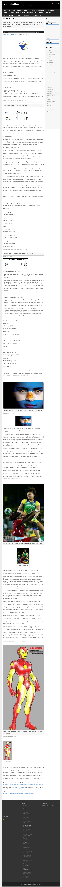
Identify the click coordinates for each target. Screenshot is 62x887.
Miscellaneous (49, 105)
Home (5, 10)
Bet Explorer (25, 866)
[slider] (41, 32)
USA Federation (25, 852)
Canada (7, 100)
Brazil (47, 66)
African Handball (49, 50)
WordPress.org (5, 811)
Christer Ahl (13, 413)
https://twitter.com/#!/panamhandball (18, 787)
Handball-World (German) (27, 855)
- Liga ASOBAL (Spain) (26, 829)
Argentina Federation (26, 837)
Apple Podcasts (10, 35)
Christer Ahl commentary (10, 480)
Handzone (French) (26, 859)
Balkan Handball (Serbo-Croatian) (28, 860)
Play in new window (10, 34)
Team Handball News (11, 4)
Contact (12, 12)
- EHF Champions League (27, 826)
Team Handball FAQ (50, 10)
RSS (18, 35)
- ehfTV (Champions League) (27, 834)
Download (16, 34)
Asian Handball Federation (51, 54)
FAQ (47, 79)
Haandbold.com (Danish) (27, 856)
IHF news (18, 641)
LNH (47, 103)
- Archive (24, 823)
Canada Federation (26, 840)
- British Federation (26, 843)
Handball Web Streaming (8, 15)
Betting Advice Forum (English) (28, 873)
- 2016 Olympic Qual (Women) (27, 821)
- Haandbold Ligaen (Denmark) (28, 831)
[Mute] (38, 32)
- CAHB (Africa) (25, 809)
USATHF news (49, 124)
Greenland (13, 100)
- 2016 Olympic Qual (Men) (27, 819)
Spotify (15, 35)
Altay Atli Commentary (50, 52)
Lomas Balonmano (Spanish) (27, 872)
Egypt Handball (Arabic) (26, 863)
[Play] (4, 32)
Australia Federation (26, 838)
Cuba (10, 100)
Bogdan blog (49, 64)
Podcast (19, 100)
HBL (47, 97)
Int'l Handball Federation (27, 805)
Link (5, 79)
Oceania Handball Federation (51, 109)
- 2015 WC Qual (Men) (26, 817)
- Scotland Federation (26, 846)
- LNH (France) (25, 830)
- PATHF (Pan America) (26, 813)
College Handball (25, 15)
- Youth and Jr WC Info (26, 822)
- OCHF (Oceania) (25, 812)
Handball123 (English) (26, 870)
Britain (48, 68)
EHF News (48, 77)
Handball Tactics (49, 93)
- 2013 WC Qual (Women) (27, 816)
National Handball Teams (27, 864)
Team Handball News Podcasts (22, 10)
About (9, 10)
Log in (4, 805)
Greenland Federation (26, 847)
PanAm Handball (22, 249)
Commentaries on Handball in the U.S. (38, 10)
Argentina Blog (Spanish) (27, 861)
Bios (14, 10)
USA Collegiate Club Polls (36, 15)
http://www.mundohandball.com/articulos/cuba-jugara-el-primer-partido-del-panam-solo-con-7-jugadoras (23, 784)
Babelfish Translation (26, 876)
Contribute (6, 12)
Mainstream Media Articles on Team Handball (24, 12)
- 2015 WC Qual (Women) (27, 818)
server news (49, 116)
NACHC (16, 100)
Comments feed (5, 809)
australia (48, 58)
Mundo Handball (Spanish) (27, 857)
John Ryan (16, 29)
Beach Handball (49, 60)
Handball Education (39, 12)
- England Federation (26, 844)
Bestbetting (24, 868)
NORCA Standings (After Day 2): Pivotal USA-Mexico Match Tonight (19, 254)
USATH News (18, 15)
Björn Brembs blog (50, 62)
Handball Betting (49, 87)
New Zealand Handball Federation (28, 851)
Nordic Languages (26, 878)
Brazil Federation (25, 839)
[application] (23, 32)
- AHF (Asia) (25, 808)
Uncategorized (49, 118)
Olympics (48, 111)
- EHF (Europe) (25, 810)
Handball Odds (48, 12)
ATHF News (48, 56)
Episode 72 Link (31, 71)
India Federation (25, 848)
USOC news (49, 126)
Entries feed (5, 807)
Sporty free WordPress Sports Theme (27, 884)
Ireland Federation (26, 850)
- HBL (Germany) (25, 827)
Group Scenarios (49, 85)
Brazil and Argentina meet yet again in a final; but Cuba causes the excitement (23, 410)
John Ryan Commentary (15, 249)
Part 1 (5, 58)
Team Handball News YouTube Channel (20, 71)
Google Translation (26, 877)
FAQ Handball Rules (50, 81)
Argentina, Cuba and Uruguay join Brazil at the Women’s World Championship (22, 543)
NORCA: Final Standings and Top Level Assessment (15, 105)
